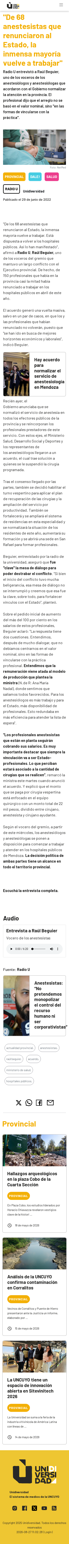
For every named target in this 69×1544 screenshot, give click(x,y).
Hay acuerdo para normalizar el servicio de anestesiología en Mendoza (49, 373)
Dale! (35, 177)
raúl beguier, (13, 1059)
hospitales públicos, (19, 1081)
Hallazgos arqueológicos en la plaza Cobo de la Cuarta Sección (32, 1179)
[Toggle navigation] (61, 5)
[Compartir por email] (50, 1102)
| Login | (48, 1532)
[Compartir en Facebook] (39, 1103)
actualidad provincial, (20, 1048)
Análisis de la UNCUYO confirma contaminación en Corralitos (32, 1282)
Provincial (14, 177)
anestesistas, (49, 1048)
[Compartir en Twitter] (18, 1103)
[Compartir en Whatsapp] (28, 1102)
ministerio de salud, (18, 1070)
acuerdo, (33, 1059)
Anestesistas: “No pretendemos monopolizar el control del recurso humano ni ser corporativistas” (50, 1005)
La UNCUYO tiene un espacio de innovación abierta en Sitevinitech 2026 (30, 1388)
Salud (51, 177)
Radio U (11, 189)
